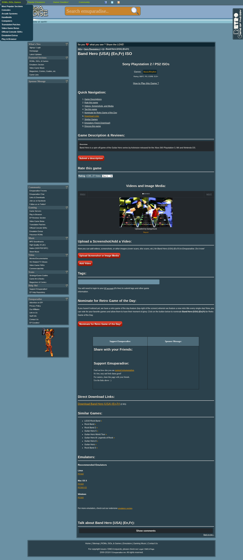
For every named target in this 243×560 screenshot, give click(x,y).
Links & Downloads (37, 197)
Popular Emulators (36, 2)
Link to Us (33, 313)
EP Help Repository (37, 292)
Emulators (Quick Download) (97, 123)
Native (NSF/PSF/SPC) (38, 248)
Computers (7, 21)
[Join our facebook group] (105, 2)
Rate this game (91, 102)
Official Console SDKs (12, 32)
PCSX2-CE (82, 487)
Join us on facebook (37, 201)
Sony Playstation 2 (92, 49)
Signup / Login (35, 48)
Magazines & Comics (37, 282)
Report (145, 232)
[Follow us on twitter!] (112, 2)
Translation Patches (11, 24)
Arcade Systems (10, 14)
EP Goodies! (34, 323)
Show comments (146, 530)
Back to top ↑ (208, 535)
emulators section (125, 508)
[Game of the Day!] (237, 23)
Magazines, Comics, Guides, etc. (42, 71)
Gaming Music (139, 543)
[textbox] (103, 11)
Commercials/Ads (36, 269)
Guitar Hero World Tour (95, 434)
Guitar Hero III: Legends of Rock (99, 438)
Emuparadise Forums (38, 191)
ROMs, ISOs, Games (11, 2)
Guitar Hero (90, 444)
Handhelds (7, 17)
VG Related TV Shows (38, 262)
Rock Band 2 (91, 427)
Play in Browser (9, 39)
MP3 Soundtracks (36, 242)
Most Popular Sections (12, 6)
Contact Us (34, 319)
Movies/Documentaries (38, 258)
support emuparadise (124, 370)
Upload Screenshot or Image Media (99, 255)
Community (84, 2)
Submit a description (91, 158)
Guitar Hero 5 (91, 431)
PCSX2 (81, 474)
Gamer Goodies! (61, 2)
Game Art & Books (36, 279)
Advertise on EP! (36, 303)
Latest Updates (35, 54)
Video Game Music (37, 68)
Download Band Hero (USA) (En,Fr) (99, 404)
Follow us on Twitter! (37, 204)
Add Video (85, 263)
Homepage (33, 51)
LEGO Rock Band (93, 421)
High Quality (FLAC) (37, 245)
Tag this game (90, 109)
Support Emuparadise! (38, 289)
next (209, 194)
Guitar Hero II (91, 441)
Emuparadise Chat (36, 194)
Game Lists (34, 75)
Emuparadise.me (119, 552)
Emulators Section (36, 65)
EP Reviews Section (37, 218)
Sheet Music (34, 252)
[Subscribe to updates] (118, 2)
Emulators (127, 543)
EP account (108, 288)
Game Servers (35, 211)
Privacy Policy (35, 306)
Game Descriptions (93, 99)
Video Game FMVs (37, 265)
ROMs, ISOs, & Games (38, 61)
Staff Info (33, 316)
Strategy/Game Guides (38, 275)
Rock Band (90, 424)
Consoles (6, 10)
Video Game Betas (10, 28)
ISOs (80, 49)
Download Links (91, 116)
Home (88, 543)
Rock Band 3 (91, 448)
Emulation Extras (10, 35)
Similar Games (91, 119)
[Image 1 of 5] (146, 212)
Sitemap (96, 543)
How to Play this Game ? (146, 83)
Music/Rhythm (149, 72)
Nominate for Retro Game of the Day (100, 113)
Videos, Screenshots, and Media (99, 106)
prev (82, 194)
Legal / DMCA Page (146, 549)
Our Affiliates (34, 309)
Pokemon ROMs (36, 235)
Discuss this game (92, 126)
